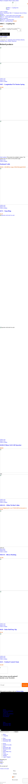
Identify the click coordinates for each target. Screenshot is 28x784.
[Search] (26, 3)
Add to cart (5, 34)
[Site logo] (14, 5)
